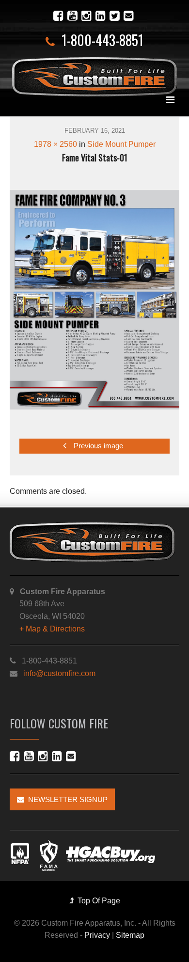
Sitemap (130, 935)
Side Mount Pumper (121, 144)
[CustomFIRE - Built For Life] (94, 76)
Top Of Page (97, 901)
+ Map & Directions (52, 629)
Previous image (97, 446)
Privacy (97, 935)
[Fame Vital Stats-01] (94, 300)
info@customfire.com (59, 673)
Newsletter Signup (66, 799)
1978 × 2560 (55, 144)
